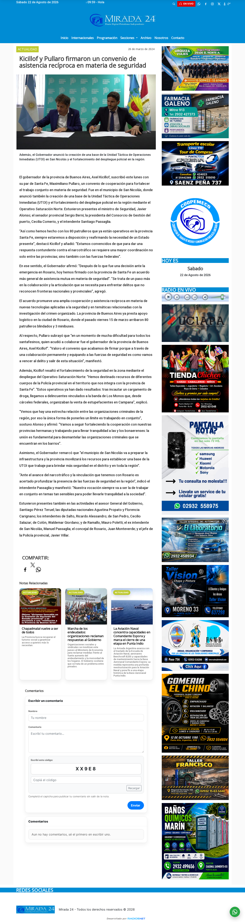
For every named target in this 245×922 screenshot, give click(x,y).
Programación (107, 38)
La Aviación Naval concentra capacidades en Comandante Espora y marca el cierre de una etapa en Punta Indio (132, 636)
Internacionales (82, 38)
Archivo (146, 38)
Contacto (177, 38)
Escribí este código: (42, 760)
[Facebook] (205, 4)
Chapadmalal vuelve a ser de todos (40, 630)
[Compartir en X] (33, 566)
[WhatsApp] (199, 4)
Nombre (32, 711)
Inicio (64, 38)
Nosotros (161, 38)
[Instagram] (212, 4)
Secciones (127, 38)
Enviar (135, 805)
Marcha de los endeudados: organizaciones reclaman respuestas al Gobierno (86, 634)
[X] (219, 4)
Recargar (134, 788)
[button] (174, 4)
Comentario (34, 727)
